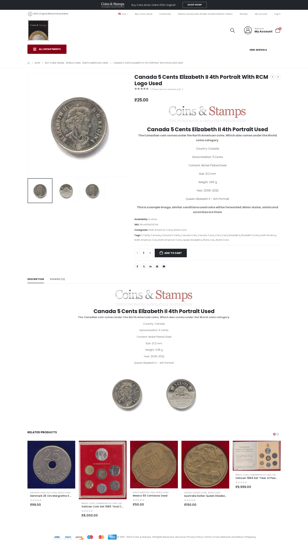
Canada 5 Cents (170, 235)
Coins (224, 235)
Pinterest (157, 266)
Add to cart (173, 253)
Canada (155, 235)
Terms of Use (212, 537)
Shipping (250, 537)
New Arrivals (258, 50)
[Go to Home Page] (28, 63)
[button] (232, 30)
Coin (217, 235)
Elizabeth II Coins (250, 235)
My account (261, 13)
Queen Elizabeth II (192, 239)
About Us (180, 537)
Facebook (137, 266)
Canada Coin (188, 235)
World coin (209, 239)
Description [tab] (35, 279)
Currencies (165, 13)
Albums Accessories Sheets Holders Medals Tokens (205, 13)
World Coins (180, 229)
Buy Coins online (143, 13)
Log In (277, 13)
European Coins (38, 492)
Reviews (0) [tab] (57, 279)
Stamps (244, 13)
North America (268, 235)
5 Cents (145, 235)
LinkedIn (150, 266)
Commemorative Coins (106, 503)
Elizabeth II (234, 235)
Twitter (144, 266)
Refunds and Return (232, 537)
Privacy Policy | (195, 537)
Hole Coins (52, 492)
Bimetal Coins (88, 503)
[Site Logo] (38, 30)
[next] (278, 77)
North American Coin (145, 239)
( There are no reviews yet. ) (166, 89)
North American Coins (160, 229)
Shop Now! (195, 4)
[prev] (272, 77)
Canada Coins (205, 235)
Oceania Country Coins (195, 492)
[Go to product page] (51, 465)
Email (164, 266)
